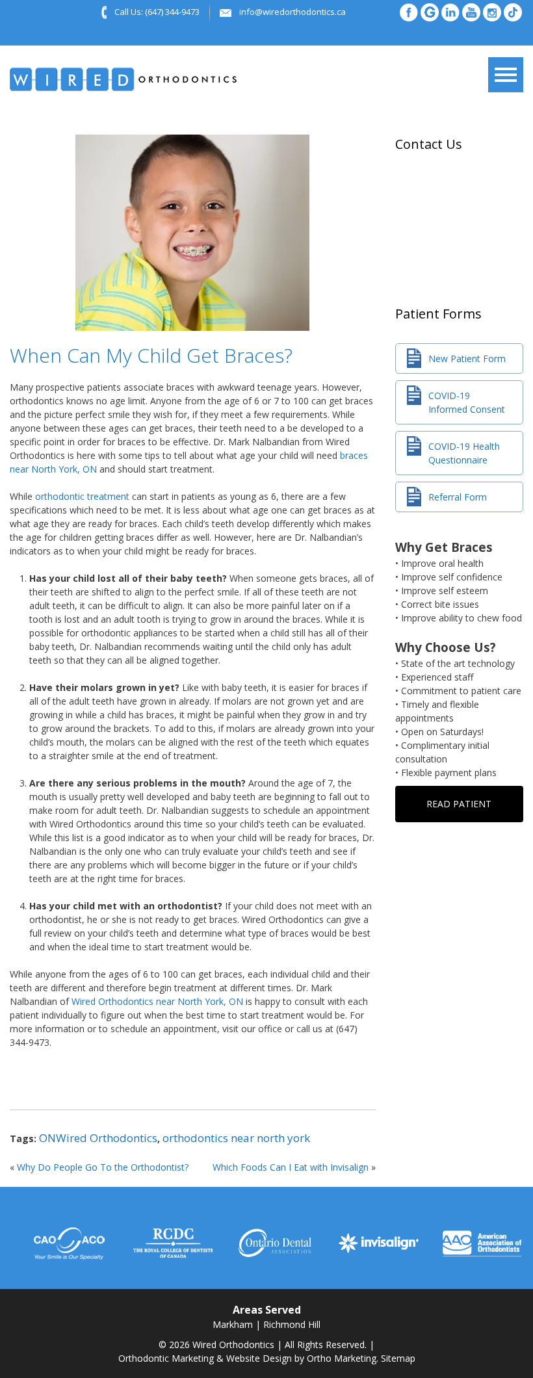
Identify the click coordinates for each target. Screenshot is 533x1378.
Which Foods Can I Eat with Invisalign (291, 1167)
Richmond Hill (291, 1324)
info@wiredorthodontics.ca (292, 12)
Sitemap (398, 1358)
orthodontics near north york (236, 1137)
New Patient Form (467, 358)
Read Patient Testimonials (459, 810)
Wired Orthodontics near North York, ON (157, 1001)
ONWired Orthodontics (98, 1137)
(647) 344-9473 (172, 12)
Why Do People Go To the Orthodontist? (102, 1167)
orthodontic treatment (82, 496)
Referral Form (457, 497)
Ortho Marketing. (342, 1358)
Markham (233, 1324)
